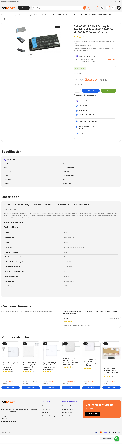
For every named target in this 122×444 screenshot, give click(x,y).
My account (46, 412)
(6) (113, 377)
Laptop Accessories (20, 15)
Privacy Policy (67, 412)
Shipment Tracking (48, 416)
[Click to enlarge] (31, 55)
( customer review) (89, 37)
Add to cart (90, 90)
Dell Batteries (46, 15)
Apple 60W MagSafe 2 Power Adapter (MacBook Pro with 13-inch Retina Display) (10, 367)
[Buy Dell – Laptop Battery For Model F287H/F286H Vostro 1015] (111, 353)
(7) (33, 371)
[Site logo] (8, 8)
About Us (45, 406)
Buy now (108, 90)
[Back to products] (5, 19)
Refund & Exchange (68, 416)
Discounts (93, 7)
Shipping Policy (67, 409)
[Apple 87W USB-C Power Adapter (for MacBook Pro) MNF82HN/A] (31, 351)
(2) (12, 371)
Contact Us (46, 409)
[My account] (102, 8)
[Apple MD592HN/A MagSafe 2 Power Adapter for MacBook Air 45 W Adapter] (91, 349)
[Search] (84, 8)
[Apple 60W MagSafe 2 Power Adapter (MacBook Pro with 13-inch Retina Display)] (10, 351)
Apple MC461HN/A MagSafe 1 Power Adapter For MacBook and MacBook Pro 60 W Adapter (50, 367)
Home (3, 15)
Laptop (9, 15)
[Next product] (7, 19)
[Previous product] (2, 19)
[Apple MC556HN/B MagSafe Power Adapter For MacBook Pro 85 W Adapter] (71, 348)
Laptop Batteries (34, 15)
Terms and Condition (69, 406)
